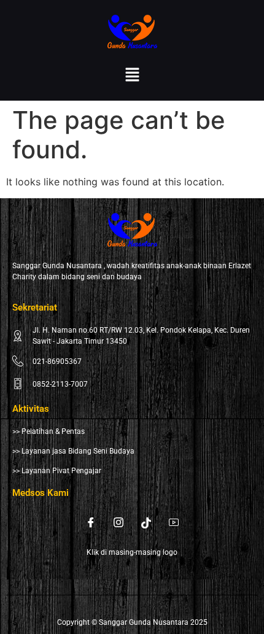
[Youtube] (174, 522)
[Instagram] (118, 522)
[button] (132, 75)
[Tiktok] (146, 522)
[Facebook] (91, 522)
